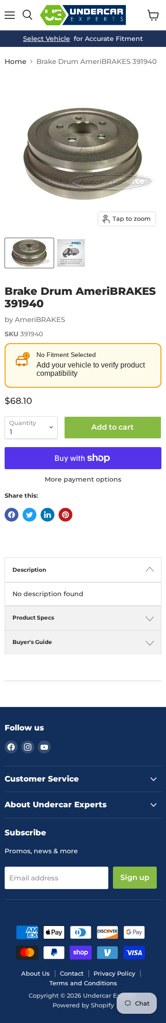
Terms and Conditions (83, 983)
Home (15, 61)
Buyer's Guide (32, 641)
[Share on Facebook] (11, 515)
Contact (71, 973)
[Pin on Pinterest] (65, 515)
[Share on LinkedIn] (47, 515)
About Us (35, 973)
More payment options (83, 479)
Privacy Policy (114, 973)
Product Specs (33, 617)
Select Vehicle (46, 38)
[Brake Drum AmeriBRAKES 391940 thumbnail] (29, 253)
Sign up (134, 877)
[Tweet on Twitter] (29, 515)
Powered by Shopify (83, 1005)
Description (29, 569)
